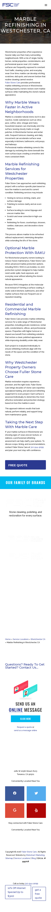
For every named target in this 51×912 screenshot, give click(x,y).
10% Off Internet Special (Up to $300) (17, 892)
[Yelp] (36, 810)
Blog (34, 858)
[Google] (14, 810)
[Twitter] (36, 793)
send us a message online (25, 730)
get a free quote (38, 893)
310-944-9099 (37, 447)
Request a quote (24, 727)
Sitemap (9, 858)
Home (8, 639)
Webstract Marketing (35, 855)
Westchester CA (38, 639)
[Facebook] (14, 793)
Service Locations (21, 639)
